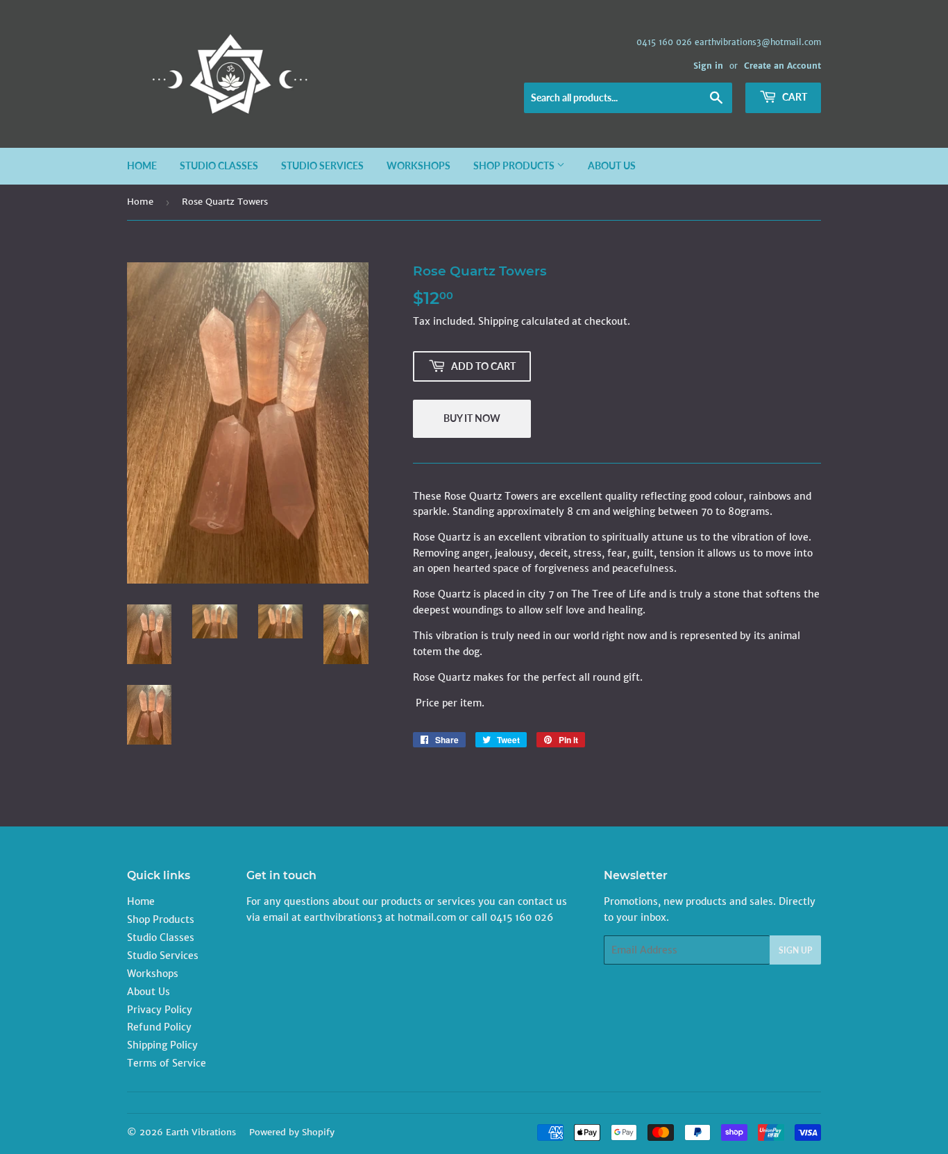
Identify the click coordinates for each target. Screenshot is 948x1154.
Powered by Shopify (292, 1132)
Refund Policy (159, 1027)
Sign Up (795, 950)
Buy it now (471, 418)
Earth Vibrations (201, 1132)
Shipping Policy (162, 1045)
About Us (612, 165)
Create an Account (782, 65)
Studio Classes (219, 165)
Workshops (418, 165)
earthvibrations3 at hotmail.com (380, 917)
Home (142, 165)
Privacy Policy (159, 1009)
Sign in (708, 65)
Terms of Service (166, 1063)
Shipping (498, 321)
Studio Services (322, 165)
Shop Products (515, 165)
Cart (793, 97)
